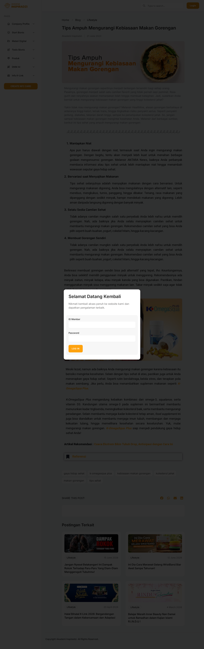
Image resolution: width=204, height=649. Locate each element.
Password (74, 333)
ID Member (74, 319)
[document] (102, 324)
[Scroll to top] (199, 640)
